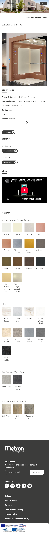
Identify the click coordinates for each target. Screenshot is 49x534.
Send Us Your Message (14, 510)
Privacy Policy (11, 514)
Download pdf (9, 151)
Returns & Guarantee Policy (17, 519)
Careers (8, 505)
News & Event (11, 500)
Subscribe (36, 472)
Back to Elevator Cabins (36, 18)
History (8, 496)
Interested (7, 132)
